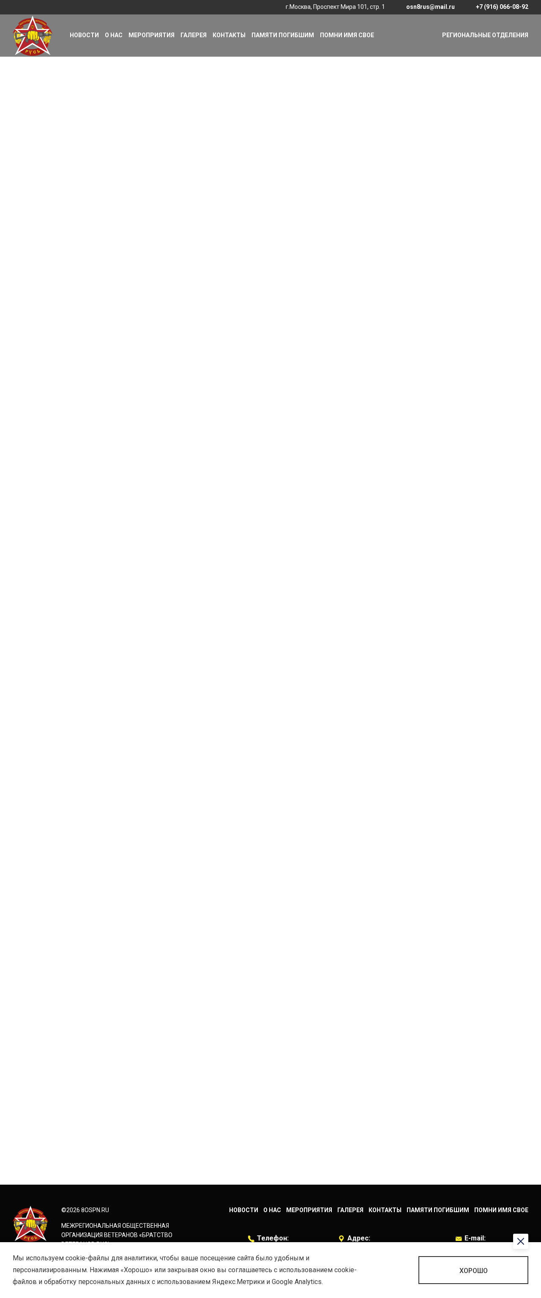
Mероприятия (151, 35)
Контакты (229, 35)
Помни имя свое (347, 35)
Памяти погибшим (282, 35)
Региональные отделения (485, 35)
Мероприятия (309, 1210)
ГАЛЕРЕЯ (193, 35)
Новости (84, 35)
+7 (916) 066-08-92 (502, 6)
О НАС (114, 35)
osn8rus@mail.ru (430, 6)
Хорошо (473, 1271)
